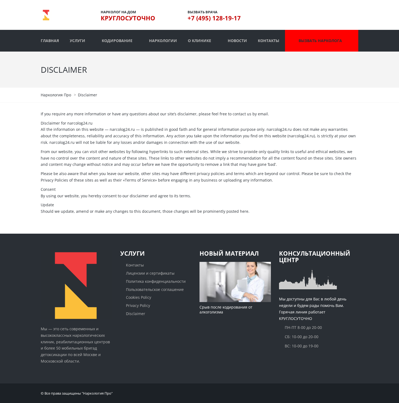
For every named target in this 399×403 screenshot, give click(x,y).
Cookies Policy (138, 297)
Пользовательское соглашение (155, 289)
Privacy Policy (138, 305)
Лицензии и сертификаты (150, 273)
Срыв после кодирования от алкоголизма (225, 309)
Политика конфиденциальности (156, 281)
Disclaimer (135, 313)
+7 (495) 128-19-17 (214, 18)
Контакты (135, 265)
